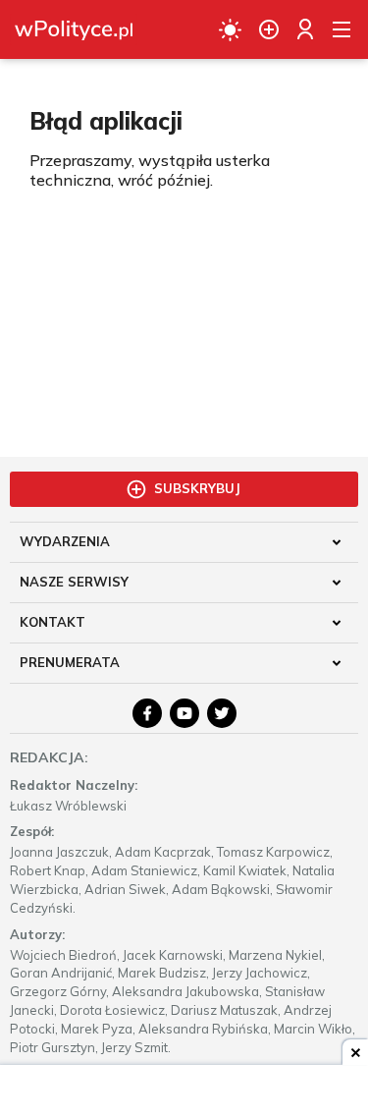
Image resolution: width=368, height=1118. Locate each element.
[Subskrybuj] (269, 29)
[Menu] (341, 29)
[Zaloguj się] (305, 29)
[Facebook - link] (147, 713)
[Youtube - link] (184, 713)
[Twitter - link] (222, 713)
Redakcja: (49, 757)
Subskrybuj (197, 488)
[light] (230, 29)
